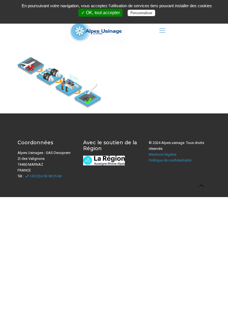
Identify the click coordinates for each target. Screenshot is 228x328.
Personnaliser (141, 13)
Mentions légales (162, 154)
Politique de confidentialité (170, 160)
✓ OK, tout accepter (100, 12)
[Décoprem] (95, 31)
